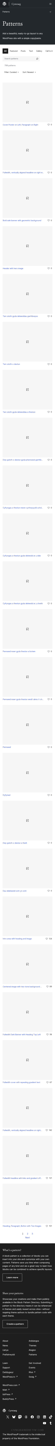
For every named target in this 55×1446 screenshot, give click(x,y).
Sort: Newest (28, 72)
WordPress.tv (10, 1376)
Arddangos (34, 1341)
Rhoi (32, 1372)
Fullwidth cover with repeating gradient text (21, 1082)
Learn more (14, 1278)
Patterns (6, 12)
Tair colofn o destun (11, 364)
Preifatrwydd (9, 1354)
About (5, 1341)
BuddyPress (9, 1399)
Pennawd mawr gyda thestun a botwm (19, 651)
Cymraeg (13, 1410)
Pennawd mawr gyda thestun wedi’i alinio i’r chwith (23, 699)
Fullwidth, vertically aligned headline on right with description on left (23, 172)
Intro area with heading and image (17, 939)
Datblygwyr (8, 1372)
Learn (5, 1363)
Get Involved (35, 1363)
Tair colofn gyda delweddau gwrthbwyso (20, 316)
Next (27, 1237)
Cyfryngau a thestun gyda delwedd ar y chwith (23, 603)
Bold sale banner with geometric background (22, 220)
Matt (6, 1390)
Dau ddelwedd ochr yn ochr (15, 891)
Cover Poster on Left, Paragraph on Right (20, 125)
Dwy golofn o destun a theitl (15, 843)
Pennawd (7, 747)
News (5, 1345)
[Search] (37, 58)
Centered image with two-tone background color (23, 986)
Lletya (5, 1350)
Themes (32, 1345)
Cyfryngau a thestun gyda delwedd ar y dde (22, 556)
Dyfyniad (6, 795)
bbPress (8, 1394)
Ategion (32, 1350)
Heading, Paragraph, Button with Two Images (22, 1226)
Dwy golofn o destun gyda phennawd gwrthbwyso (23, 460)
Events (32, 1367)
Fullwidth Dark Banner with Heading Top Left (22, 1034)
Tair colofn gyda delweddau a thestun (19, 412)
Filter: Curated (10, 72)
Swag (33, 1376)
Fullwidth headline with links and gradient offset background (22, 1178)
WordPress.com (11, 1385)
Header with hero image (13, 268)
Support (6, 1367)
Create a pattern (15, 1324)
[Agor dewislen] (51, 4)
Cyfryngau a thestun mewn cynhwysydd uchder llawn (23, 508)
